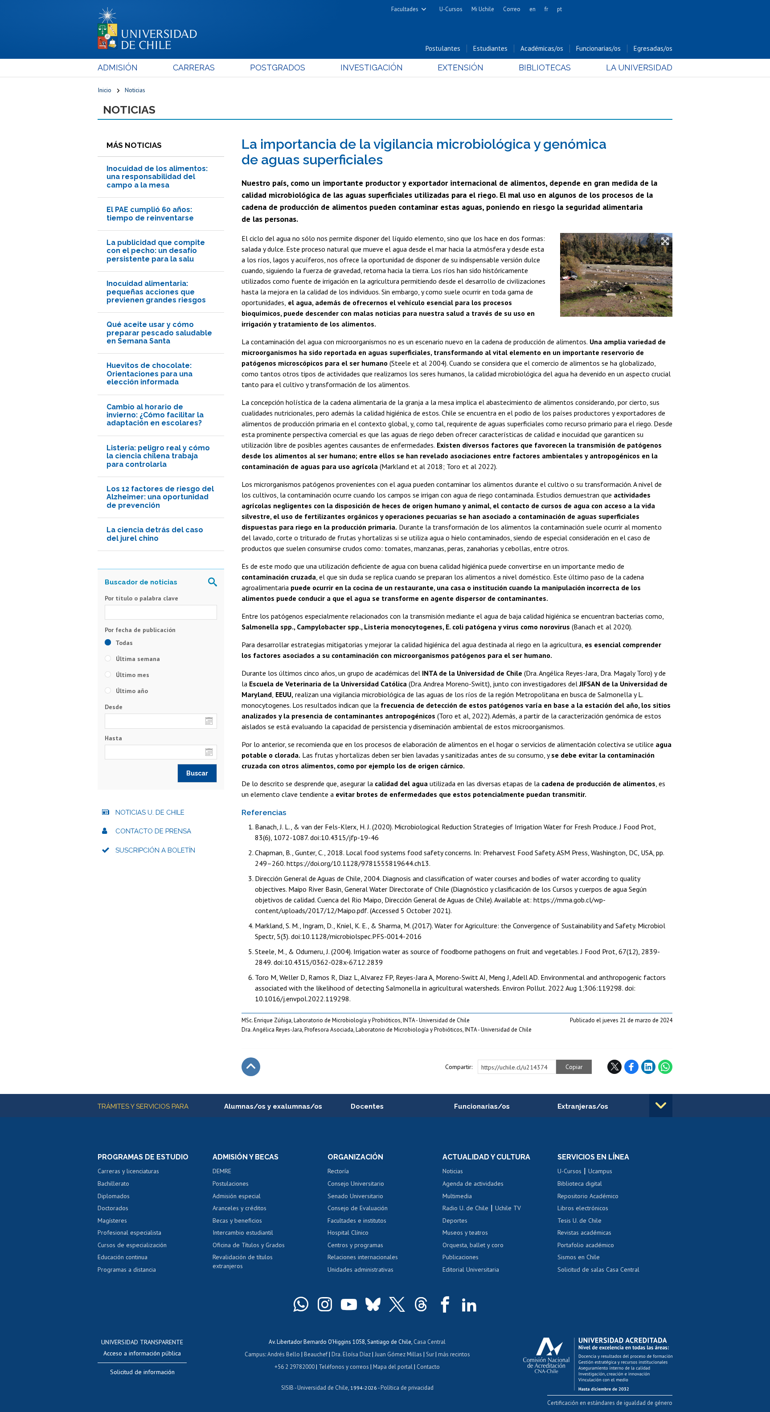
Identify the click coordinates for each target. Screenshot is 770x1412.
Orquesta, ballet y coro (473, 1245)
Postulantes (443, 48)
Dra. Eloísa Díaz (351, 1354)
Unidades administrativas (360, 1269)
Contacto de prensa (153, 831)
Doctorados (113, 1208)
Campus (255, 1354)
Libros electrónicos (582, 1208)
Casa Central (430, 1342)
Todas (123, 643)
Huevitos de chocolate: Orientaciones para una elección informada (149, 373)
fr (546, 9)
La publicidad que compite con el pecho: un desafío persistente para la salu (155, 250)
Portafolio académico (585, 1245)
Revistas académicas (584, 1232)
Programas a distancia (127, 1269)
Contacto (428, 1367)
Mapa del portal (393, 1367)
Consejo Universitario (356, 1183)
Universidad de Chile (322, 1388)
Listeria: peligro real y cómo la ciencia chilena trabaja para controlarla (158, 456)
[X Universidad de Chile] (397, 1304)
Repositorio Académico (587, 1196)
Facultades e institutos (357, 1220)
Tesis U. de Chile (579, 1220)
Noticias (135, 90)
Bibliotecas (545, 67)
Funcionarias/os (598, 48)
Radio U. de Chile (465, 1208)
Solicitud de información (142, 1372)
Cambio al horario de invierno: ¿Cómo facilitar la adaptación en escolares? (155, 415)
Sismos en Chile (578, 1257)
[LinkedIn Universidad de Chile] (469, 1304)
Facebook (631, 1067)
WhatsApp (665, 1067)
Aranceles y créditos (239, 1208)
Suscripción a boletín (155, 850)
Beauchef (316, 1354)
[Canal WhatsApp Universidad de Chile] (301, 1304)
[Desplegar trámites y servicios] (660, 1105)
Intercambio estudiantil (243, 1232)
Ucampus (600, 1171)
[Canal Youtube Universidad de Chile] (349, 1304)
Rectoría (338, 1171)
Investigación (371, 67)
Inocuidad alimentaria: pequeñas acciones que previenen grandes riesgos (156, 291)
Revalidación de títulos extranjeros (243, 1261)
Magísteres (112, 1220)
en (532, 9)
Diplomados (114, 1196)
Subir (251, 1066)
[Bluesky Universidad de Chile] (373, 1304)
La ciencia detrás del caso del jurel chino (154, 534)
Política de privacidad (407, 1388)
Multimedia (457, 1196)
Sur (430, 1354)
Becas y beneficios (237, 1220)
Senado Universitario (355, 1196)
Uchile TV (508, 1208)
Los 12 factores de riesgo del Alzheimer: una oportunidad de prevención (160, 497)
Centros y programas (355, 1245)
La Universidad (639, 67)
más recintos (454, 1354)
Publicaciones (460, 1257)
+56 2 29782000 (294, 1367)
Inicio (104, 90)
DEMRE (222, 1171)
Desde (114, 707)
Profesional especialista (129, 1232)
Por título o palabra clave (141, 598)
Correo (511, 9)
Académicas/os (541, 48)
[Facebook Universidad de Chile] (445, 1304)
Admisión (118, 67)
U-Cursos (451, 9)
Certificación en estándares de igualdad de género (609, 1403)
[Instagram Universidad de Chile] (325, 1304)
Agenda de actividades (473, 1183)
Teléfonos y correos (344, 1367)
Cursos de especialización (132, 1245)
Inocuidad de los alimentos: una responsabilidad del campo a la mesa (157, 176)
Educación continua (122, 1257)
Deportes (454, 1220)
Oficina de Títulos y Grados (249, 1245)
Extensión (460, 67)
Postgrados (277, 67)
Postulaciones (231, 1183)
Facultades (404, 9)
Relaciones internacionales (363, 1257)
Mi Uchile (482, 9)
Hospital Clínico (348, 1232)
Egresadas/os (653, 48)
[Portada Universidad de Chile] (151, 26)
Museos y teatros (465, 1232)
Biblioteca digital (579, 1183)
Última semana (137, 659)
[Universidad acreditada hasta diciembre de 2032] (597, 1361)
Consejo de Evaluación (358, 1208)
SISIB (287, 1388)
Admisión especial (237, 1196)
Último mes (131, 675)
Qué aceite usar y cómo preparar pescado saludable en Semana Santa (159, 332)
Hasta (113, 738)
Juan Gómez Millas (398, 1354)
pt (559, 9)
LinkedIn (648, 1067)
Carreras (194, 67)
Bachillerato (113, 1183)
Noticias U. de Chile (149, 812)
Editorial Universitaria (470, 1269)
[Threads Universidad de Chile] (421, 1304)
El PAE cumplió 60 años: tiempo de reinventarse (150, 213)
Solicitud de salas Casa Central (598, 1269)
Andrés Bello (283, 1354)
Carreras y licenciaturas (128, 1171)
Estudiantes (490, 48)
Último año (131, 691)
